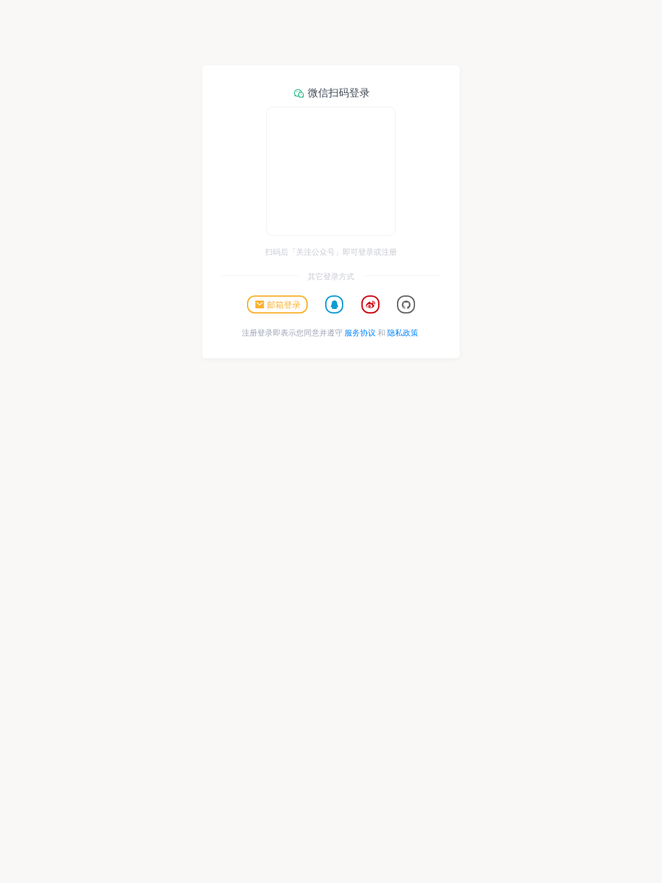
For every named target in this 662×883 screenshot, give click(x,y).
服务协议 (360, 331)
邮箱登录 (284, 304)
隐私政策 (402, 331)
